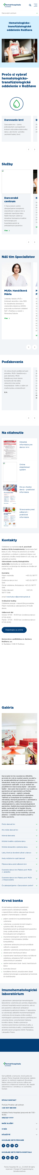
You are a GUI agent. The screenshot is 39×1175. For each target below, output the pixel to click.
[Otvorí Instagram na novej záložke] (12, 1145)
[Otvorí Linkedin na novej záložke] (8, 1145)
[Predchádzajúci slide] (28, 149)
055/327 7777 (7, 1118)
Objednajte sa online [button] (14, 630)
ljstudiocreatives (20, 1171)
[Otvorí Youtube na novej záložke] (16, 1145)
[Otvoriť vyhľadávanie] (30, 5)
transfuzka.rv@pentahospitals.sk (18, 597)
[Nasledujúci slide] (34, 149)
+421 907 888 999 (9, 1108)
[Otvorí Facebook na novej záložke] (3, 1145)
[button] (16, 182)
